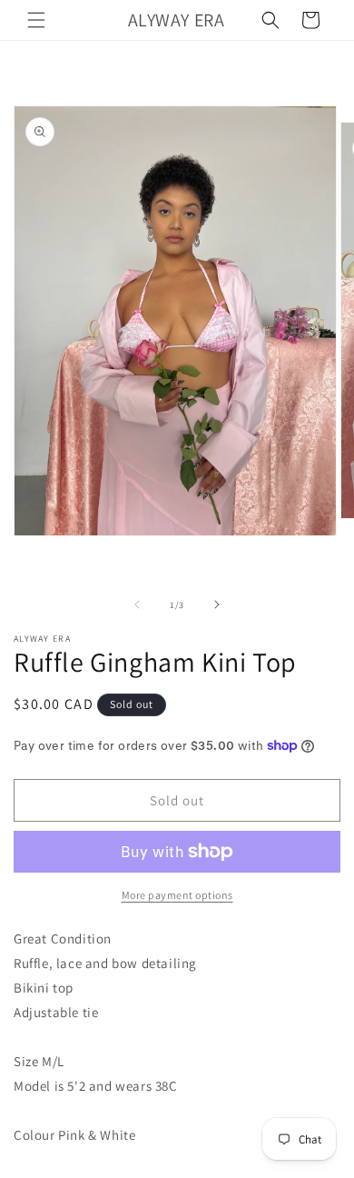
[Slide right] (217, 604)
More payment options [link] (177, 895)
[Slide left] (137, 604)
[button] (36, 20)
